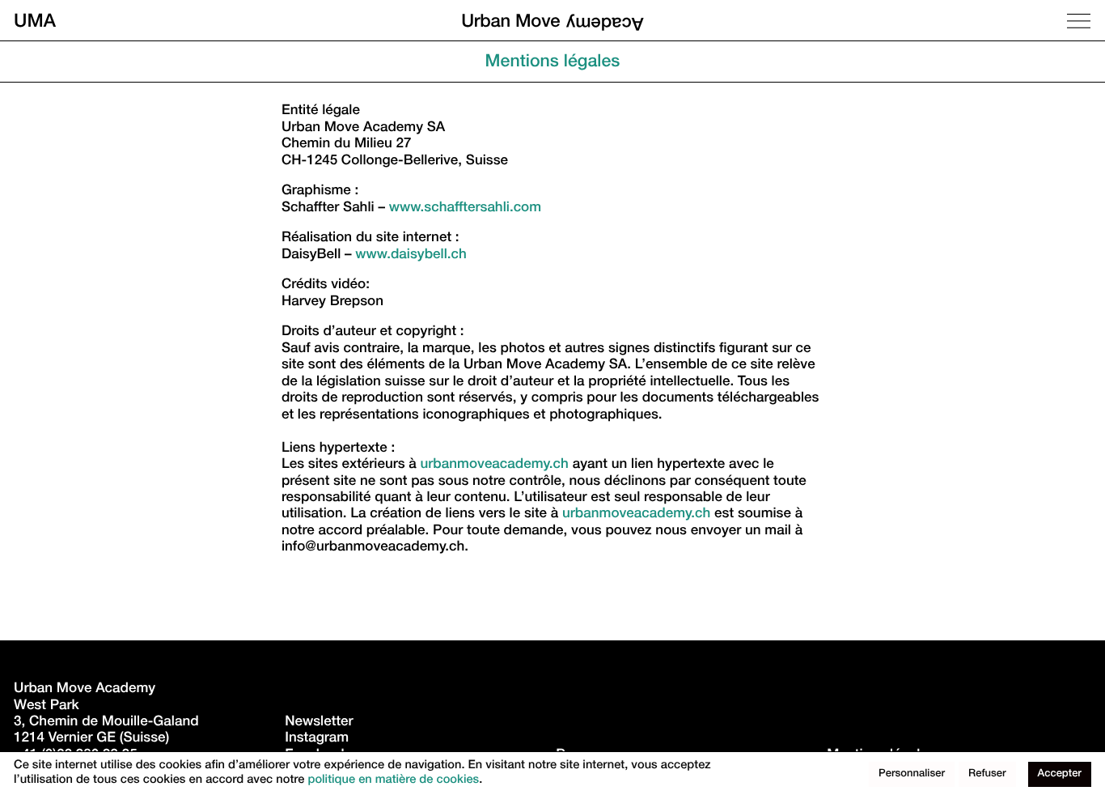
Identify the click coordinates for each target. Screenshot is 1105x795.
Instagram (317, 739)
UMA (35, 21)
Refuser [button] (987, 774)
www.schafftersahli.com (465, 208)
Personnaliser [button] (911, 774)
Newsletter (319, 722)
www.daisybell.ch (411, 255)
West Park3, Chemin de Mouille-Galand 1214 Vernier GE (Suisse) (108, 722)
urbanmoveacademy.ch (495, 465)
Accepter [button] (1060, 774)
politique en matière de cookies (393, 781)
